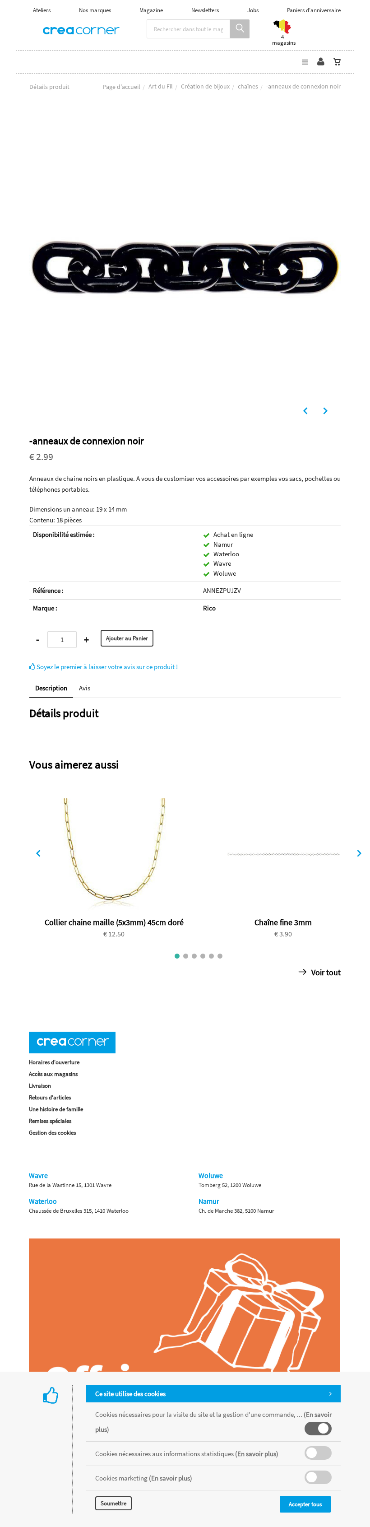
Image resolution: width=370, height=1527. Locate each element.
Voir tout (325, 972)
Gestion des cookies (52, 1132)
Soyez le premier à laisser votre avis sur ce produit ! (106, 666)
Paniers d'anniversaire (314, 10)
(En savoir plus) (256, 1453)
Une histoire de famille (56, 1109)
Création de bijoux (205, 86)
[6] (219, 956)
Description (51, 688)
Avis (84, 688)
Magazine (151, 10)
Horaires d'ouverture (54, 1062)
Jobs (253, 10)
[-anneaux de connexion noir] (185, 118)
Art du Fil (160, 86)
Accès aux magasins (53, 1074)
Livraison (40, 1085)
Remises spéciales (50, 1121)
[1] (177, 956)
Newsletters (205, 10)
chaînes (248, 86)
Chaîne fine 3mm (283, 922)
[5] (211, 956)
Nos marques (95, 10)
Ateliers (42, 10)
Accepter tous (305, 1504)
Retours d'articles (50, 1097)
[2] (185, 956)
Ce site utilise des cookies (130, 1393)
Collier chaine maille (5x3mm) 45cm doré (114, 922)
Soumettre (113, 1503)
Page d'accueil (121, 87)
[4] (202, 956)
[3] (194, 956)
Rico (209, 608)
